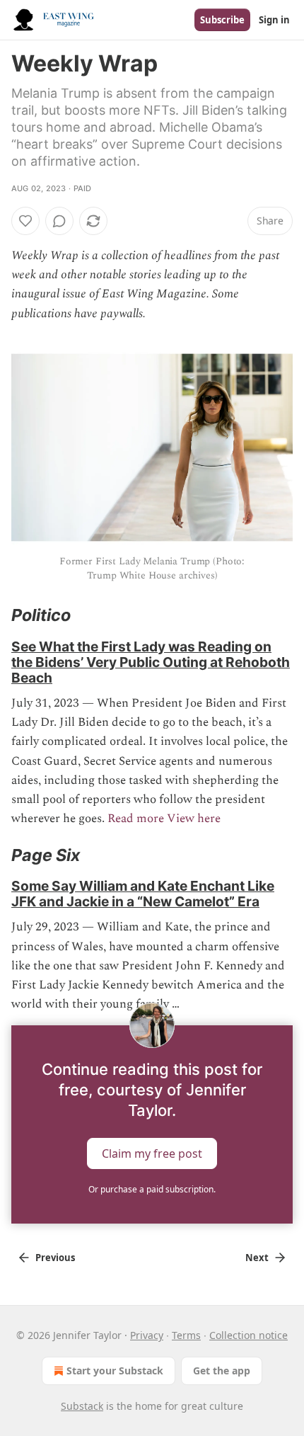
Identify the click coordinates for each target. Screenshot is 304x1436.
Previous (55, 1257)
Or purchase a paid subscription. (152, 1189)
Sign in (274, 19)
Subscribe (222, 19)
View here (194, 818)
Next (257, 1257)
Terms (186, 1335)
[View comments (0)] (59, 221)
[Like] (25, 221)
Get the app (221, 1370)
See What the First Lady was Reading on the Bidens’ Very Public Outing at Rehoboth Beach (150, 662)
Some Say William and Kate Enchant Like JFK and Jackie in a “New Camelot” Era (142, 893)
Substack (82, 1406)
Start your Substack (114, 1370)
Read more (135, 818)
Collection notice (248, 1335)
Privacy (146, 1335)
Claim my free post (152, 1153)
